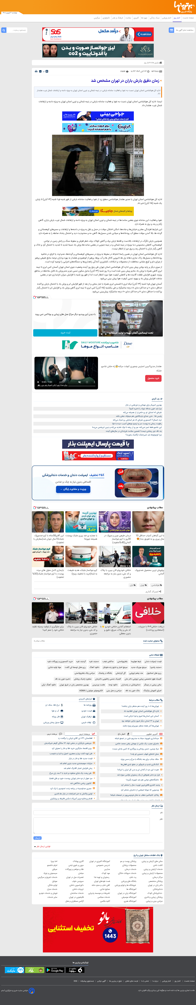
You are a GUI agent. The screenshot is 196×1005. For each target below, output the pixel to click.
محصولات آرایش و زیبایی (152, 873)
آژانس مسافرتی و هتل (74, 901)
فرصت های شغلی (131, 981)
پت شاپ (132, 877)
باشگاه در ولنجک (105, 673)
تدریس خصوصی (103, 865)
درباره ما (156, 981)
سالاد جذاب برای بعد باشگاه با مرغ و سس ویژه (140, 759)
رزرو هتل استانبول (154, 673)
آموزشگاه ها (131, 889)
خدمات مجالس (104, 897)
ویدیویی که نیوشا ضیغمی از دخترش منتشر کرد (140, 790)
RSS (75, 981)
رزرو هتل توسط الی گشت (75, 667)
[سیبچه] (75, 970)
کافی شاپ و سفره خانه (101, 885)
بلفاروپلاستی (122, 661)
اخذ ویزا (54, 861)
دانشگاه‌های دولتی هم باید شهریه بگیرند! (142, 779)
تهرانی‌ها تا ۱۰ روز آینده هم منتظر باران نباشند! (140, 706)
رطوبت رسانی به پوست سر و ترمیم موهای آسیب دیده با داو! (137, 423)
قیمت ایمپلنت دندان (153, 661)
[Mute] (106, 334)
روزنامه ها (88, 705)
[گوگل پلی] (54, 970)
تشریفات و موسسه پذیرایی (99, 893)
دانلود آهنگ (94, 667)
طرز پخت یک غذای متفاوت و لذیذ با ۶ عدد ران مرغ (70, 773)
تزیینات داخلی (78, 889)
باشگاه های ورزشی (128, 881)
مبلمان (81, 873)
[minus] (40, 71)
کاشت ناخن (158, 865)
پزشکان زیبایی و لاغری (153, 897)
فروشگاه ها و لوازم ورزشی (125, 885)
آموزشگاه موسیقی (129, 897)
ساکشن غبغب (108, 661)
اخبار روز (177, 18)
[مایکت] (14, 970)
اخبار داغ (121, 734)
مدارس (107, 869)
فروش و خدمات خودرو (48, 893)
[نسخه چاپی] (36, 71)
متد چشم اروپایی (136, 673)
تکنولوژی (106, 18)
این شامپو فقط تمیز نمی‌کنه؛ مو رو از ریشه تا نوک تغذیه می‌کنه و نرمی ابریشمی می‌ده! (127, 427)
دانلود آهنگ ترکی (49, 685)
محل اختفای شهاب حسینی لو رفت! (144, 754)
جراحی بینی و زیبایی (154, 901)
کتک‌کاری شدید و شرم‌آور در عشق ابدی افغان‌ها (140, 764)
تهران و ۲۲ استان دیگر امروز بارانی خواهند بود (140, 721)
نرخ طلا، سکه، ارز (52, 705)
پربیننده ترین (84, 734)
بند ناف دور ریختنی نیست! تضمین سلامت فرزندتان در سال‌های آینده (134, 431)
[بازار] (34, 970)
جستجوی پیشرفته (87, 981)
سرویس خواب (78, 881)
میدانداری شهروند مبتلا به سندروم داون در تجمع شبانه (137, 738)
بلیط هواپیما (136, 661)
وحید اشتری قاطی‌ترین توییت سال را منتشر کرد (140, 785)
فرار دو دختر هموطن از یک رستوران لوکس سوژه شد (138, 775)
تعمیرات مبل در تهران (75, 877)
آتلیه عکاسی (105, 901)
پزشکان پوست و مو (128, 861)
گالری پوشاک (78, 861)
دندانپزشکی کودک (155, 893)
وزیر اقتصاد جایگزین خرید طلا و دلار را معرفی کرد (71, 748)
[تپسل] (34, 297)
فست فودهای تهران (102, 881)
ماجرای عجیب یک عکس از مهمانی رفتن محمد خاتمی (137, 743)
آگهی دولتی (101, 981)
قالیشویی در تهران (76, 897)
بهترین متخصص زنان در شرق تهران (74, 685)
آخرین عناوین (152, 734)
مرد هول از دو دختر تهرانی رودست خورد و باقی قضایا (70, 778)
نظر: (161, 819)
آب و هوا (56, 711)
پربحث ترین (52, 734)
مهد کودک (106, 873)
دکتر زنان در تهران (155, 885)
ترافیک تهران (86, 716)
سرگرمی (97, 18)
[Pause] (102, 334)
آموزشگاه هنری (130, 901)
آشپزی (136, 18)
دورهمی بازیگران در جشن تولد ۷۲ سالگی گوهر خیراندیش (67, 743)
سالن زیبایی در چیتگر (152, 685)
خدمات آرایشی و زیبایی (153, 869)
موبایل (54, 881)
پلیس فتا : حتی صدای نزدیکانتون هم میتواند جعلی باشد (139, 416)
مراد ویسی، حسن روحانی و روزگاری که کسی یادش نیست (135, 748)
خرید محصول (153, 378)
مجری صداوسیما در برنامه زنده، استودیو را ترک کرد (70, 788)
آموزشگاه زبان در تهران (127, 893)
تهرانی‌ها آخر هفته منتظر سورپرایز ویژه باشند (141, 725)
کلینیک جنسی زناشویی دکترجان (108, 679)
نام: (161, 812)
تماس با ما (145, 981)
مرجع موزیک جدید (139, 667)
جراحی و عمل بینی (114, 690)
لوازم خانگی (52, 885)
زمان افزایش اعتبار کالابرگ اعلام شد (78, 768)
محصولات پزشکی (129, 865)
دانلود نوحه (113, 685)
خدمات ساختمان (77, 893)
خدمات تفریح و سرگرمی (47, 877)
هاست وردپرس (98, 685)
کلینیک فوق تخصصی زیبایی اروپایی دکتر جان (143, 679)
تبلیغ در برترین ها (115, 981)
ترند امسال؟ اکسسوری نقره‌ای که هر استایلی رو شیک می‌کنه (137, 420)
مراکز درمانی (158, 877)
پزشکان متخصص (156, 881)
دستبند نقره (94, 661)
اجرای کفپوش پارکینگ (152, 690)
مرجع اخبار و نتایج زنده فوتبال (115, 667)
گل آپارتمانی (121, 673)
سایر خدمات (52, 897)
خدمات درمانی (130, 869)
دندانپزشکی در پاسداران (130, 685)
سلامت (128, 18)
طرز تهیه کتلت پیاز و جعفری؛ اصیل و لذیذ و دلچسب (71, 753)
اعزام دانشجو (52, 865)
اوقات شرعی (86, 722)
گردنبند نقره (81, 661)
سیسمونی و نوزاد (50, 873)
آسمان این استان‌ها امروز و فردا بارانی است (141, 716)
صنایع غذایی (105, 889)
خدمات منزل (52, 889)
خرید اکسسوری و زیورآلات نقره (60, 661)
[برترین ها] (183, 7)
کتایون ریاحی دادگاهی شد (80, 783)
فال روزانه (56, 716)
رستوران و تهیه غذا (102, 877)
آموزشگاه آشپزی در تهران (99, 861)
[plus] (47, 71)
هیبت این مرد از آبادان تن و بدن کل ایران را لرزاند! (138, 769)
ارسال (37, 838)
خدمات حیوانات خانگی (127, 873)
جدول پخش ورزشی (51, 722)
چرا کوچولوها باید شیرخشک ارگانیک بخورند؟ (144, 434)
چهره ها (144, 18)
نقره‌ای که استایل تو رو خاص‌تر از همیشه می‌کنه (142, 412)
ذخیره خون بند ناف (62, 679)
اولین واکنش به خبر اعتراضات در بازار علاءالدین (73, 794)
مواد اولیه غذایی (54, 667)
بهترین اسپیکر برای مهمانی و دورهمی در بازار (143, 405)
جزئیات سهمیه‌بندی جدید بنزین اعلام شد (76, 763)
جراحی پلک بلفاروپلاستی (85, 673)
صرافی (54, 869)
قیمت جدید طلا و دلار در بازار (80, 758)
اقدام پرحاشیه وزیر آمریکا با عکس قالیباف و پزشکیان (71, 798)
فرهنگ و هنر (117, 18)
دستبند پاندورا (155, 667)
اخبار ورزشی (167, 18)
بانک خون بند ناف (132, 690)
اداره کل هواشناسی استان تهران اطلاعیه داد (141, 711)
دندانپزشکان (158, 889)
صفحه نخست (188, 18)
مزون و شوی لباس (76, 865)
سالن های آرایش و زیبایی (152, 861)
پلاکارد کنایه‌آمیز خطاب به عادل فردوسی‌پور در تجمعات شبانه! (134, 795)
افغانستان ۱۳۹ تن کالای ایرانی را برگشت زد (75, 738)
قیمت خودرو (87, 711)
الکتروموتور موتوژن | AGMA (91, 690)
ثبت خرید (65, 333)
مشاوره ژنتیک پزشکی (82, 679)
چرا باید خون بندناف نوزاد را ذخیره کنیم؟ (145, 408)
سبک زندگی (155, 18)
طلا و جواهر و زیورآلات (74, 869)
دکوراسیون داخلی (76, 885)
